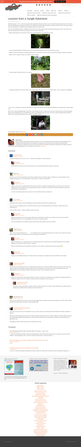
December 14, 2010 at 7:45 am (19, 183)
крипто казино (40, 388)
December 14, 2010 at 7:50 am (19, 274)
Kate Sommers (16, 154)
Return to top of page (8, 441)
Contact (60, 10)
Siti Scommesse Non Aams (40, 400)
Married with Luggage (13, 8)
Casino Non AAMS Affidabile (40, 415)
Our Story (29, 10)
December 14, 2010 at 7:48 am (19, 253)
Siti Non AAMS (40, 428)
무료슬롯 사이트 (40, 405)
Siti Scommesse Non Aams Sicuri (40, 402)
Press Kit (53, 10)
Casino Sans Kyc (40, 385)
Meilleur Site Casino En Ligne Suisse (40, 409)
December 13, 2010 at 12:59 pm (18, 174)
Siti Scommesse (40, 418)
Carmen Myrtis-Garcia (17, 263)
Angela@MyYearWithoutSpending (20, 307)
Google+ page (43, 146)
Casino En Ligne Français (40, 394)
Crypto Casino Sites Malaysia (40, 411)
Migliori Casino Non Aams (49, 13)
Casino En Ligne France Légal (40, 420)
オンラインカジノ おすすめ (40, 414)
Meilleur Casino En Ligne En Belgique (47, 15)
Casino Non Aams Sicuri (64, 13)
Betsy (16, 238)
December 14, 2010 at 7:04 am (19, 239)
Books (42, 10)
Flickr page (23, 131)
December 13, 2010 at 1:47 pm (18, 200)
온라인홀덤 (40, 397)
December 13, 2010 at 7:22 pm (18, 264)
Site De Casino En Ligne (40, 406)
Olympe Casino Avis (40, 412)
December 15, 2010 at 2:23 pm (18, 298)
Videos (47, 10)
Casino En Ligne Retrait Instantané (41, 431)
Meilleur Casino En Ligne (33, 13)
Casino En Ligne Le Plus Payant (40, 429)
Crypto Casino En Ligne (40, 423)
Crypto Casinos (31, 15)
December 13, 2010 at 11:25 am (18, 156)
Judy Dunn (15, 199)
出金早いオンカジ (40, 387)
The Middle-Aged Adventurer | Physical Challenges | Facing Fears (23, 347)
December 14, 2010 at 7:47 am (19, 215)
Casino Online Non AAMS (40, 417)
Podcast (36, 10)
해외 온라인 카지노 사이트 (40, 391)
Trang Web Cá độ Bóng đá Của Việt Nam (40, 396)
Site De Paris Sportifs (40, 393)
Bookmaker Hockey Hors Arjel (40, 432)
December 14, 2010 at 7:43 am (19, 163)
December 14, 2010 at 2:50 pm (14, 332)
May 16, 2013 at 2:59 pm (13, 349)
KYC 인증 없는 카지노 (40, 399)
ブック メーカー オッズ (40, 390)
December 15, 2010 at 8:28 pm (18, 309)
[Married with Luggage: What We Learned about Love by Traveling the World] (13, 374)
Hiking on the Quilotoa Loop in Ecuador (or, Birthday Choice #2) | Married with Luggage (28, 340)
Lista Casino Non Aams (40, 426)
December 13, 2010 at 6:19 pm (18, 230)
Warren (12, 21)
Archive (66, 10)
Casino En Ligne (40, 422)
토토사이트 (40, 403)
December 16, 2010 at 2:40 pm (21, 283)
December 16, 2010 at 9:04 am (14, 341)
